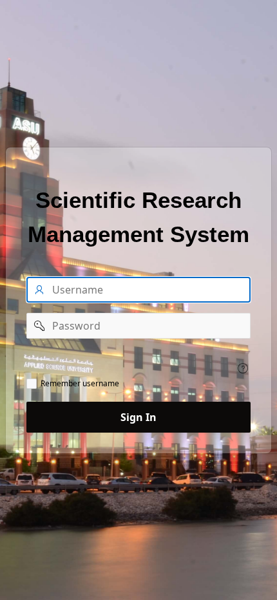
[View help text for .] (243, 368)
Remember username (80, 384)
